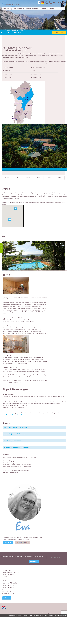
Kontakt (51, 8)
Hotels (8, 31)
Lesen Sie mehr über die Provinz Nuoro (14, 415)
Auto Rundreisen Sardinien (10, 572)
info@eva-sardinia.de (8, 594)
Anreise (43, 8)
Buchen (59, 178)
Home (3, 31)
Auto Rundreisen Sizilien (10, 579)
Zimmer (28, 178)
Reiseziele (6, 8)
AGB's (37, 613)
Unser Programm (17, 8)
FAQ (43, 613)
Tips (38, 178)
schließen (63, 615)
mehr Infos (7, 598)
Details (7, 178)
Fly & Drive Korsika (8, 587)
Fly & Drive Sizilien (8, 581)
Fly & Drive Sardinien (9, 574)
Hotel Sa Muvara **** (17, 31)
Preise (49, 178)
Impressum (50, 613)
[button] (10, 219)
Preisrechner (59, 32)
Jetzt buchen (8, 542)
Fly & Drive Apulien (8, 585)
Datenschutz (59, 613)
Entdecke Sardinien (31, 8)
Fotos (17, 178)
